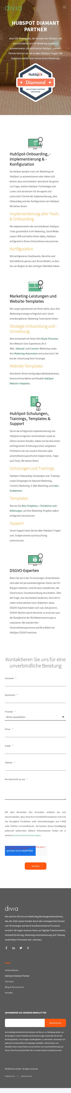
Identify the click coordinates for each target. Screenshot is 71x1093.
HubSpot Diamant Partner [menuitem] (17, 975)
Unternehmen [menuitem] (11, 970)
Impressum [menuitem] (10, 1076)
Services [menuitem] (9, 981)
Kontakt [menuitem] (9, 992)
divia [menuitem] (7, 963)
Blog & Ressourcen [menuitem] (14, 987)
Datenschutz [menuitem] (26, 1076)
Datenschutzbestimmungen (27, 835)
